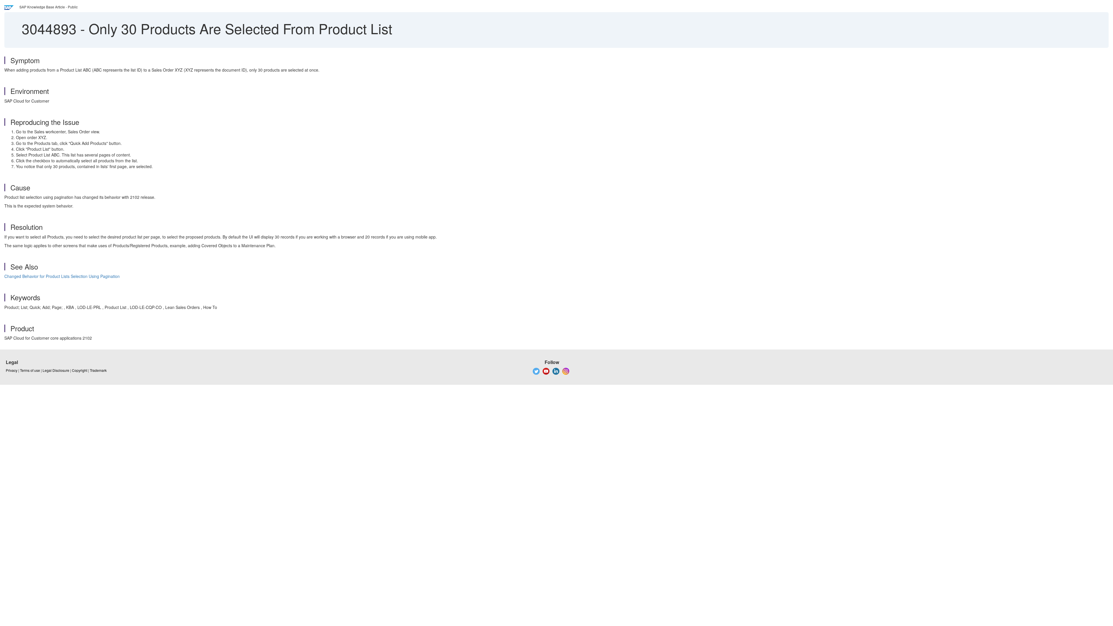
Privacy (11, 370)
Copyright (79, 370)
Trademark (98, 370)
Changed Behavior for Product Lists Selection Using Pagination (62, 276)
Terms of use (30, 370)
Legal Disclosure (56, 370)
